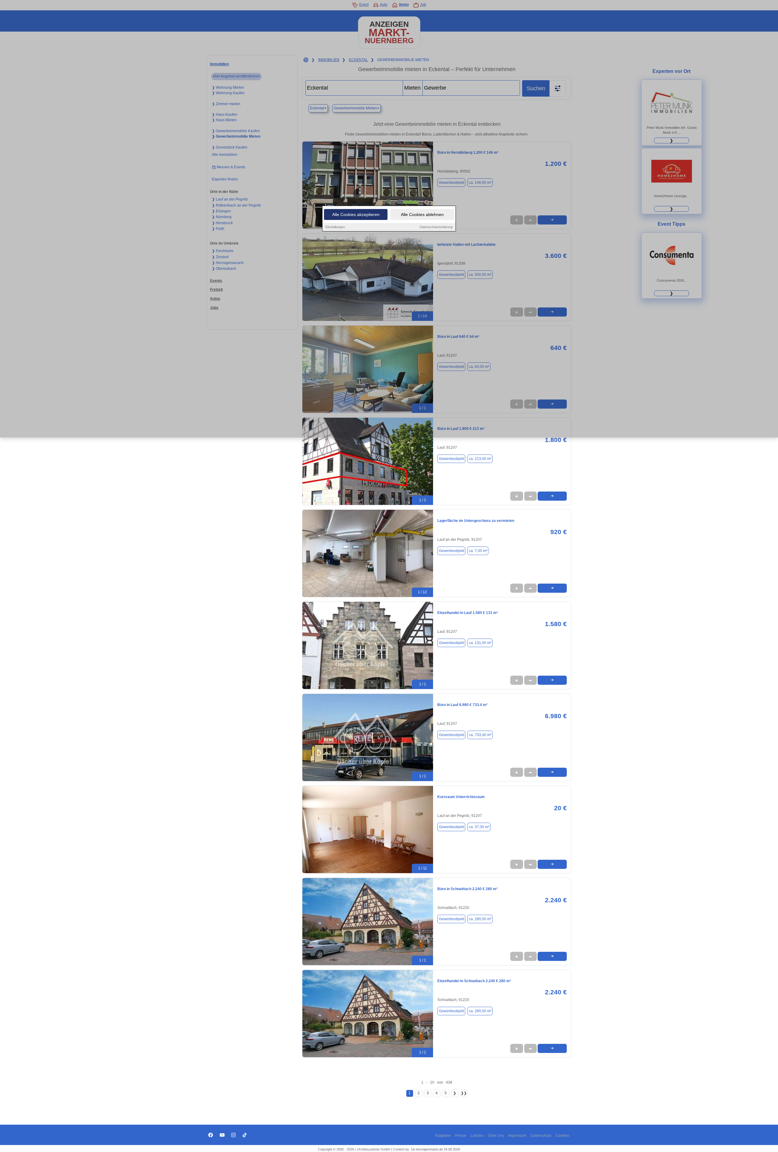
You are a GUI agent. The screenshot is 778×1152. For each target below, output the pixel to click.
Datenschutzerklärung (436, 227)
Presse (460, 1135)
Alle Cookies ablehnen (422, 214)
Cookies (562, 1135)
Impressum (517, 1135)
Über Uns (496, 1135)
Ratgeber (443, 1135)
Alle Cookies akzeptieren (356, 214)
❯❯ (464, 1093)
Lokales (477, 1135)
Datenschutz (541, 1135)
